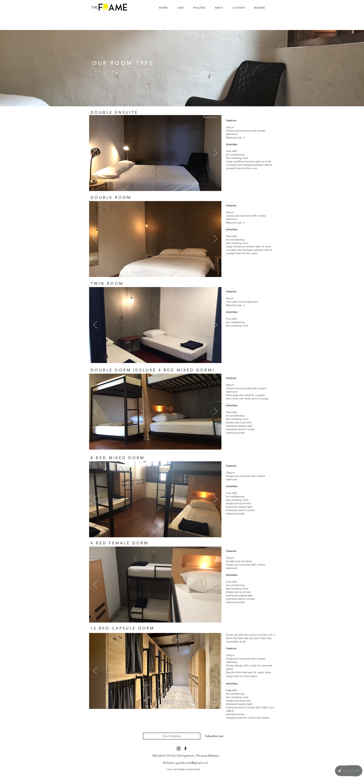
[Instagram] (178, 748)
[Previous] (95, 153)
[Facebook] (185, 748)
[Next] (215, 153)
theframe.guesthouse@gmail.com (185, 763)
